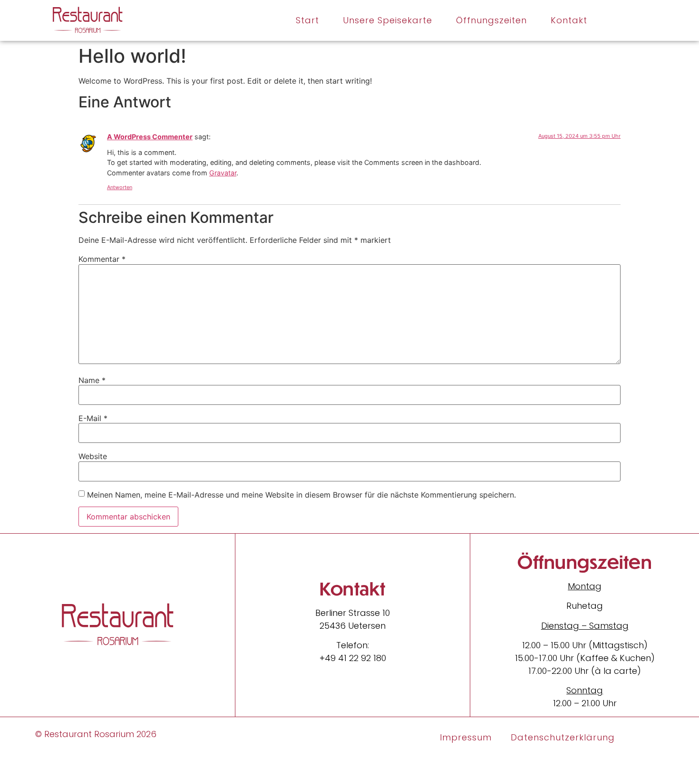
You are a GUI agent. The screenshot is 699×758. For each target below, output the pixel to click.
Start (307, 20)
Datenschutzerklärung (563, 737)
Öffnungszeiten (491, 20)
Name (92, 380)
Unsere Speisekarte (387, 20)
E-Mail (92, 418)
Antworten (119, 187)
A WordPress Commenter (150, 137)
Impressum (466, 737)
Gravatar (222, 173)
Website (92, 456)
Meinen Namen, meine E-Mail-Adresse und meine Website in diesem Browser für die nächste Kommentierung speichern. (301, 495)
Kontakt (569, 20)
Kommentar (102, 259)
